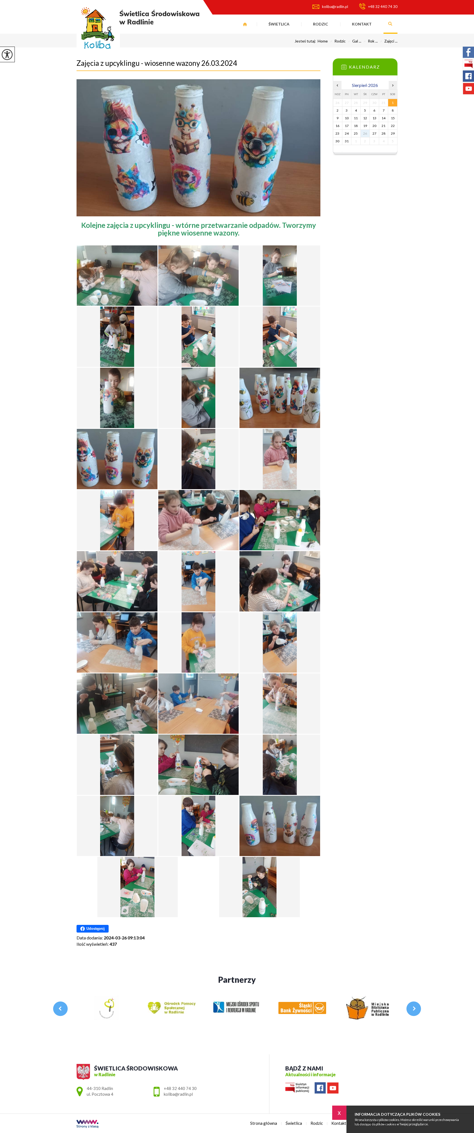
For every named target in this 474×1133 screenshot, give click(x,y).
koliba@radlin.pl (335, 6)
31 (347, 141)
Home (323, 41)
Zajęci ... (388, 41)
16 (337, 126)
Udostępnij (95, 929)
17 (347, 126)
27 (374, 133)
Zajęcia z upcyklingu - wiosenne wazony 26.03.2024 (157, 63)
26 (365, 133)
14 (383, 118)
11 (356, 118)
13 (374, 118)
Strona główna (245, 24)
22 (393, 126)
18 (356, 126)
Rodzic (320, 24)
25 (356, 133)
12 (365, 118)
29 (393, 133)
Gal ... (354, 41)
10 (347, 118)
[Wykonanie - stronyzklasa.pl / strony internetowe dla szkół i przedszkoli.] (87, 1124)
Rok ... (370, 41)
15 (393, 118)
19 (365, 126)
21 (383, 126)
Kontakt (362, 24)
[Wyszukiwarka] (390, 24)
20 (374, 126)
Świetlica (279, 24)
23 (337, 133)
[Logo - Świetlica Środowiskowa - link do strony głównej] (138, 29)
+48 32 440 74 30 (382, 6)
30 (337, 141)
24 (347, 133)
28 (383, 133)
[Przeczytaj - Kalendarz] (373, 68)
